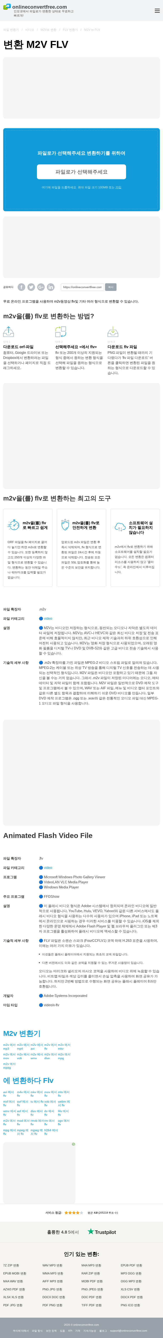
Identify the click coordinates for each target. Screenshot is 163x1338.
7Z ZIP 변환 (11, 1265)
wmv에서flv (9, 1113)
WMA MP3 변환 (52, 1273)
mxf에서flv (9, 1103)
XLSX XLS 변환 (13, 1297)
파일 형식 (37, 1330)
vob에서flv (50, 1103)
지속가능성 (89, 1330)
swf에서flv (22, 1103)
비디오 (29, 29)
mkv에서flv (37, 1094)
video (48, 618)
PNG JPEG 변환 (92, 1289)
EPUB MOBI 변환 (14, 1273)
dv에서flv (49, 1113)
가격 (77, 1330)
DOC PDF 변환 (92, 1297)
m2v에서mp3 (9, 1046)
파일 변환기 (11, 29)
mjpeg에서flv (37, 1132)
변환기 (22, 1033)
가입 (118, 187)
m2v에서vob (23, 1056)
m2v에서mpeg (9, 1065)
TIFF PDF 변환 (92, 1305)
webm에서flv (64, 1103)
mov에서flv (50, 1094)
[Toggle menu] (157, 11)
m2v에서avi (37, 1046)
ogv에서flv (64, 1122)
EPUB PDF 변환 (131, 1265)
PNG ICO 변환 (130, 1305)
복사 (110, 287)
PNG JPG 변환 (52, 1289)
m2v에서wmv (37, 1056)
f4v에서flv (63, 1113)
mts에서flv (64, 1094)
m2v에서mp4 (23, 1046)
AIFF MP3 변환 (52, 1281)
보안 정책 (51, 1330)
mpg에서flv (9, 1132)
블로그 (103, 1330)
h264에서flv (51, 1132)
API (70, 1330)
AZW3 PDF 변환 (14, 1289)
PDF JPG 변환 (12, 1305)
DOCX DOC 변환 (53, 1297)
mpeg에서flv (22, 1132)
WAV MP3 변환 (52, 1265)
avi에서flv (8, 1094)
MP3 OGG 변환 (131, 1273)
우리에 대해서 (21, 1330)
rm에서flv (49, 1122)
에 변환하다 (28, 1080)
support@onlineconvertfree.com (128, 1330)
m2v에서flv (50, 1046)
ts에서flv (37, 1101)
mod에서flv (23, 1122)
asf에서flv (22, 1113)
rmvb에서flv (37, 1122)
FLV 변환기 (70, 29)
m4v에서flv (23, 1094)
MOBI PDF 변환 (92, 1281)
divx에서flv (37, 1113)
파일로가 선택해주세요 (81, 172)
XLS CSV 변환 (130, 1289)
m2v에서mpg (64, 1056)
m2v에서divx (50, 1056)
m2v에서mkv (64, 1046)
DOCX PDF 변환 (132, 1297)
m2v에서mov (9, 1056)
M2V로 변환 (48, 29)
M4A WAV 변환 (13, 1281)
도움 (62, 1330)
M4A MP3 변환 (91, 1265)
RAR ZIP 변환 (91, 1273)
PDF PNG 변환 (52, 1305)
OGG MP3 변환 (131, 1281)
